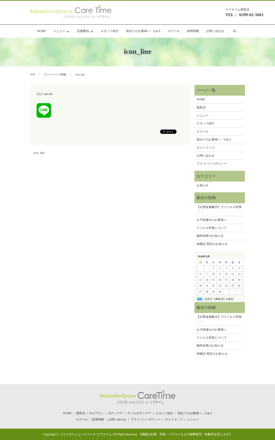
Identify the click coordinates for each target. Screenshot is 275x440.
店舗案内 (83, 31)
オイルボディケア (139, 413)
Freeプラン (96, 413)
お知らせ (203, 185)
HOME (41, 31)
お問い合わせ (215, 31)
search (234, 31)
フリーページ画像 (55, 74)
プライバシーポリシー (212, 163)
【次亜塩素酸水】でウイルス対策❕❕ (219, 209)
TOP (32, 74)
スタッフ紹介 (110, 31)
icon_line (38, 152)
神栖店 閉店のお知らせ (212, 244)
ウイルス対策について (212, 227)
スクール (174, 31)
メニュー (59, 31)
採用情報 (193, 31)
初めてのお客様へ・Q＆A (143, 31)
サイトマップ (206, 147)
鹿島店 (201, 107)
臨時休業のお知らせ (210, 235)
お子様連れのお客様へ (212, 220)
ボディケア (115, 413)
